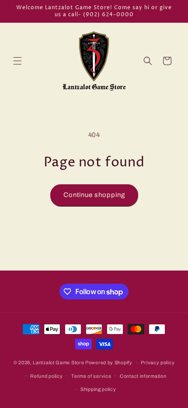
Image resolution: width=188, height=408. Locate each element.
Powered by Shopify (108, 362)
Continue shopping (94, 194)
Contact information (143, 376)
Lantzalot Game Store (58, 362)
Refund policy (46, 376)
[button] (17, 60)
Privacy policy (157, 362)
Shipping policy (98, 389)
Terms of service (91, 376)
